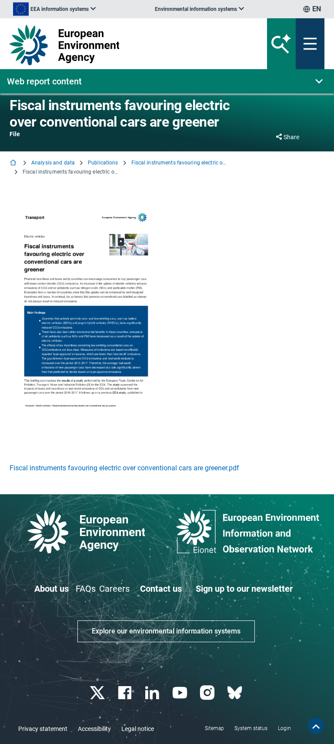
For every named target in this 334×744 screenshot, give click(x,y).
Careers (114, 588)
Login (284, 728)
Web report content (44, 81)
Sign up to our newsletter (244, 588)
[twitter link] (98, 693)
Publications (103, 163)
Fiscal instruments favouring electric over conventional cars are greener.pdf (124, 468)
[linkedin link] (153, 693)
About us (51, 588)
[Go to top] (316, 726)
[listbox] (54, 9)
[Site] (112, 44)
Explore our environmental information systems (166, 631)
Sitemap (214, 728)
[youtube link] (181, 693)
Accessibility (94, 728)
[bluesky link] (235, 693)
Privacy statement (42, 728)
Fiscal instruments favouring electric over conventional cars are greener (179, 163)
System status (250, 728)
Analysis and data (53, 163)
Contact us (161, 588)
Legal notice (137, 728)
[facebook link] (126, 693)
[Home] (14, 163)
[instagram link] (208, 693)
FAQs (86, 588)
